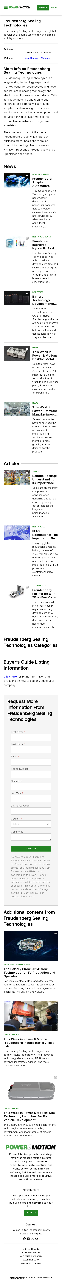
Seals (35, 471)
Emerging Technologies (17, 964)
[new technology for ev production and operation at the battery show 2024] (31, 946)
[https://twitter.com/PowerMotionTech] (32, 1238)
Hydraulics (38, 527)
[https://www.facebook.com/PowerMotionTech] (24, 1238)
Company (16, 781)
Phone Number (19, 768)
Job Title (17, 793)
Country (16, 818)
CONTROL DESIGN (31, 1252)
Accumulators (40, 174)
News (35, 347)
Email (15, 756)
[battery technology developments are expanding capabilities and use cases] (17, 298)
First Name (18, 731)
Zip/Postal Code (20, 805)
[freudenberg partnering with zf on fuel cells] (17, 591)
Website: (8, 58)
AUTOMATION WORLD (31, 1256)
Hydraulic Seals (41, 237)
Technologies (40, 586)
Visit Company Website (37, 58)
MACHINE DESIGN (31, 1260)
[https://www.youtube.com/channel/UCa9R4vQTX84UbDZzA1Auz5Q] (36, 1238)
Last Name (18, 744)
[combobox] (31, 824)
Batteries (37, 292)
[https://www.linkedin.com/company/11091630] (28, 1238)
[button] (6, 7)
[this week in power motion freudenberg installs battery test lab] (31, 1016)
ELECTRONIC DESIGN (31, 1263)
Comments (17, 831)
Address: (9, 49)
